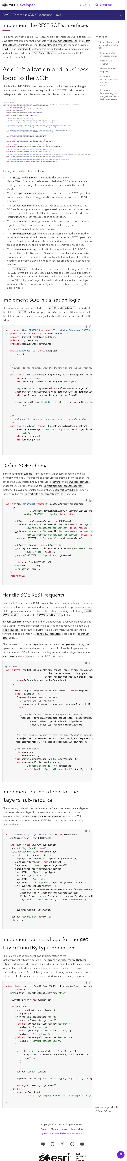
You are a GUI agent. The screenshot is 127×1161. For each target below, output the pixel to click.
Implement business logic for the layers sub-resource (109, 81)
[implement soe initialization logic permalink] (82, 300)
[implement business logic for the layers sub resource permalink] (55, 800)
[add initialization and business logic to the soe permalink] (50, 78)
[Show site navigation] (120, 5)
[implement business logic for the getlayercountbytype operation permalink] (77, 948)
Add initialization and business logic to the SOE (108, 45)
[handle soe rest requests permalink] (66, 595)
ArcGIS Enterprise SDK (18, 15)
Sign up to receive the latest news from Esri (62, 1133)
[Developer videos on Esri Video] (72, 1144)
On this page (102, 37)
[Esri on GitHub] (52, 1144)
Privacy (44, 1129)
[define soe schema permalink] (50, 466)
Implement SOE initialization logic (108, 54)
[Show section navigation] (120, 15)
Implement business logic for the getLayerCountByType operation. (109, 95)
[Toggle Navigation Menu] (121, 1155)
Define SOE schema (106, 62)
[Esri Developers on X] (62, 1144)
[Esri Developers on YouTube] (82, 1144)
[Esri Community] (42, 1144)
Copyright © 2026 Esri (52, 1124)
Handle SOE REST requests (109, 70)
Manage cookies (59, 1129)
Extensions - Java (49, 15)
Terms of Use (77, 1129)
